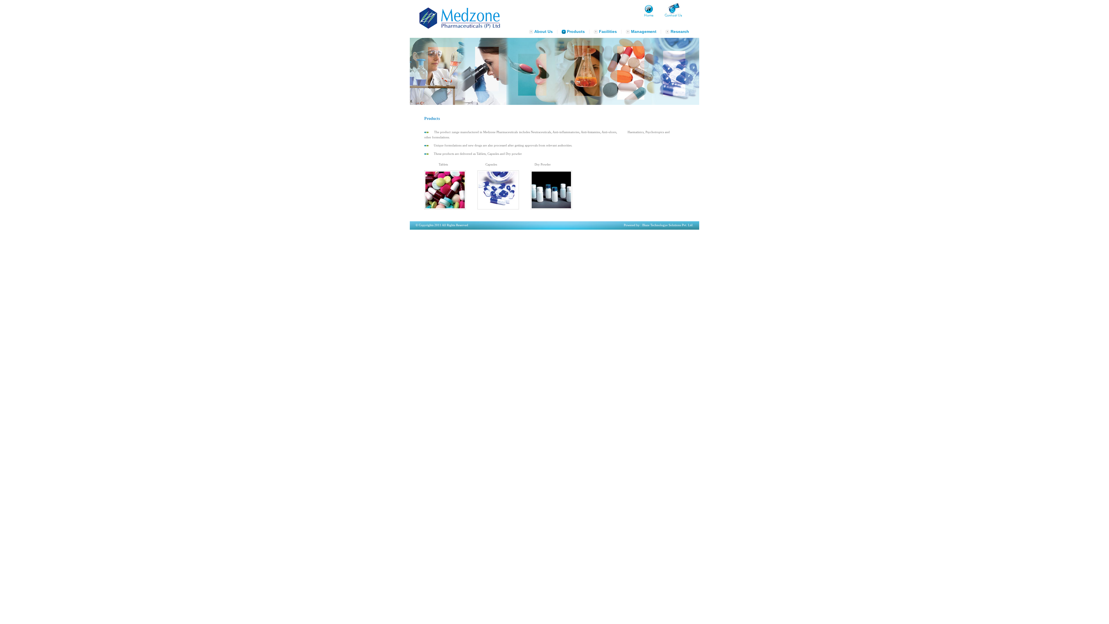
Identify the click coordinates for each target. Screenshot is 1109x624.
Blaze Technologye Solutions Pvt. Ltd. (667, 225)
